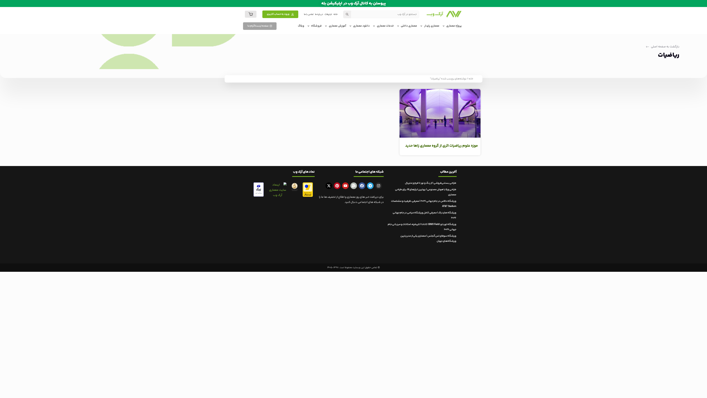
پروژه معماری (454, 26)
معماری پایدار (431, 26)
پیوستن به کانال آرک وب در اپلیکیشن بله (353, 3)
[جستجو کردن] (347, 14)
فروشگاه (316, 26)
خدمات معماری (385, 26)
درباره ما (319, 14)
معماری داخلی (409, 26)
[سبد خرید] (250, 14)
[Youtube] (345, 185)
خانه (335, 14)
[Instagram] (378, 185)
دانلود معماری (361, 26)
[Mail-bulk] (353, 185)
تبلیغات (328, 14)
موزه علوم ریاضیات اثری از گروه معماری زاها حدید (441, 146)
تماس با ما (309, 14)
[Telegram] (370, 185)
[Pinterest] (337, 185)
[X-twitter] (329, 185)
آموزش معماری (337, 26)
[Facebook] (362, 185)
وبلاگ (301, 26)
